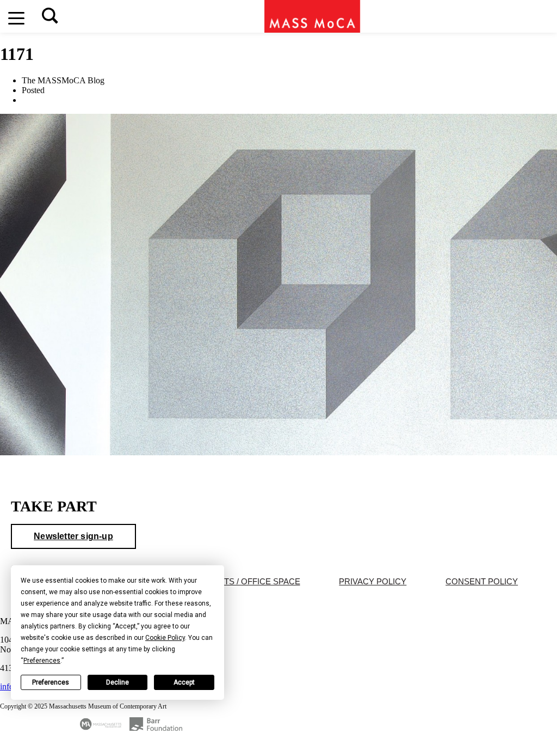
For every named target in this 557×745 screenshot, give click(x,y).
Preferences (50, 683)
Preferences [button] (41, 661)
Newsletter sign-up (73, 536)
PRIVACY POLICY (372, 582)
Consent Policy (481, 582)
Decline (117, 683)
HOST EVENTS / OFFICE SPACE (238, 582)
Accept (184, 683)
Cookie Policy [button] (165, 638)
